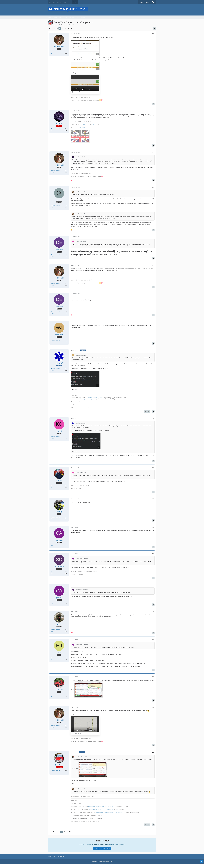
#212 (153, 499)
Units (84, 125)
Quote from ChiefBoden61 (82, 192)
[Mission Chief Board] (102, 9)
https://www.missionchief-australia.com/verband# (110, 812)
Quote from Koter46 (80, 241)
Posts (52, 53)
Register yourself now (100, 844)
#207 (153, 293)
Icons (88, 125)
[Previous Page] (49, 28)
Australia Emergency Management (85, 399)
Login (141, 2)
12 (62, 28)
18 (68, 28)
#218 (153, 677)
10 (57, 28)
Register (147, 2)
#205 (153, 236)
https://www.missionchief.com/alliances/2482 (100, 806)
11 (60, 28)
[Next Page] (71, 28)
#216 (153, 611)
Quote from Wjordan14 (81, 355)
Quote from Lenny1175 (81, 757)
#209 (153, 350)
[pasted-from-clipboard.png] (85, 47)
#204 (153, 187)
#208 (153, 322)
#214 (153, 554)
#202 (153, 110)
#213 (153, 527)
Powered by (102, 861)
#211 (153, 468)
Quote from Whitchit (80, 157)
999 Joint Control (83, 128)
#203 (153, 152)
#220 (153, 752)
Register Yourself (105, 848)
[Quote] (153, 104)
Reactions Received (55, 52)
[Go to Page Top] (201, 861)
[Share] (154, 28)
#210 (153, 418)
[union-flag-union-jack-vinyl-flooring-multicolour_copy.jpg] (80, 136)
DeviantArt (94, 125)
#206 (153, 265)
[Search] (153, 2)
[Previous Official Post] (145, 411)
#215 (153, 585)
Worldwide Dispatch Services (94, 397)
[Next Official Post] (148, 411)
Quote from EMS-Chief (81, 423)
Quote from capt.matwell (81, 558)
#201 (153, 34)
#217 (153, 640)
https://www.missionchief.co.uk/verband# (100, 809)
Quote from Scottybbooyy (82, 589)
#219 (153, 707)
